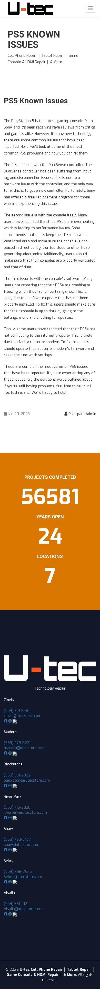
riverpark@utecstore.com (25, 812)
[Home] (30, 8)
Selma (9, 860)
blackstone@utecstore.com (27, 780)
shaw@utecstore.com (22, 844)
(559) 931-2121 (16, 903)
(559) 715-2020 (17, 807)
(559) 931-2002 (17, 775)
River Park (12, 796)
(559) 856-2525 (18, 871)
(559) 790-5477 (17, 839)
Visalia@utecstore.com (23, 908)
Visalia (9, 893)
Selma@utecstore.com (23, 876)
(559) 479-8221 (17, 742)
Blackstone (13, 764)
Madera (10, 732)
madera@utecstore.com (24, 748)
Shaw (8, 828)
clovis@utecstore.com (22, 715)
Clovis (9, 700)
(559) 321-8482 (17, 710)
